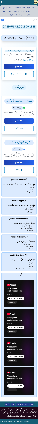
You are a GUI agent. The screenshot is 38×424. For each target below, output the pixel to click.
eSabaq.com (12, 421)
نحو (12, 8)
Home (33, 8)
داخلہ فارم (17, 66)
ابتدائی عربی (5, 8)
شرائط (26, 404)
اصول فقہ (22, 11)
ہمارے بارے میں (19, 404)
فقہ (26, 11)
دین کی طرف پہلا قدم (17, 107)
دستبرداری (7, 404)
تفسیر (19, 11)
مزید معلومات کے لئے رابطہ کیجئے (18, 73)
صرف (9, 8)
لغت (29, 11)
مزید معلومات (18, 128)
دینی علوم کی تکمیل (17, 149)
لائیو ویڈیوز (20, 15)
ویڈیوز (25, 15)
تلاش (2, 20)
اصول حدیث (5, 11)
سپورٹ (15, 15)
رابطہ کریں (31, 404)
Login (28, 8)
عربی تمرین (33, 11)
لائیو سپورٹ (10, 15)
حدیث (10, 11)
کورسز (28, 15)
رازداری (12, 404)
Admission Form (20, 8)
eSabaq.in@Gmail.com (16, 416)
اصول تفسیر (15, 11)
